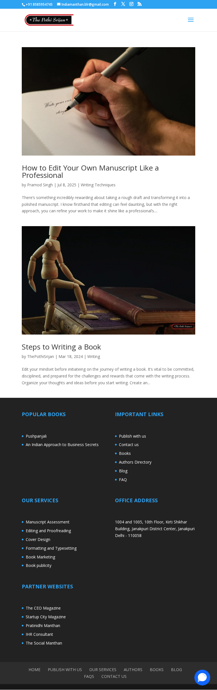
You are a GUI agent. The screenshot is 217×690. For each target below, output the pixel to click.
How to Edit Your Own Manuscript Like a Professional (90, 171)
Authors (133, 669)
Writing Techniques (98, 184)
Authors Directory (135, 462)
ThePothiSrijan (40, 356)
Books (125, 453)
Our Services (102, 669)
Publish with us (132, 436)
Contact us (129, 444)
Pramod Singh (40, 184)
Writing (93, 356)
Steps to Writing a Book (61, 347)
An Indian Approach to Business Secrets (62, 444)
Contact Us (114, 676)
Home (34, 669)
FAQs (89, 676)
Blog (123, 470)
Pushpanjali (36, 436)
